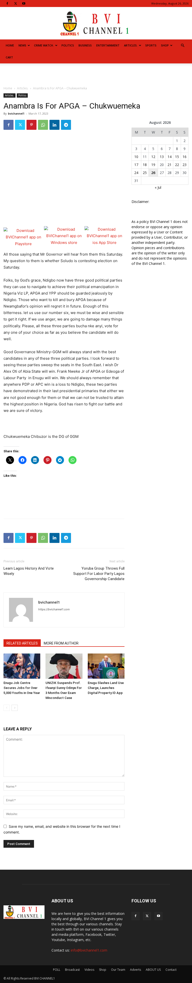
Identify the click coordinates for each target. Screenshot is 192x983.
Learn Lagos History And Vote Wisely (29, 571)
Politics (68, 45)
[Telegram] (66, 125)
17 (136, 164)
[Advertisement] (96, 74)
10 (136, 156)
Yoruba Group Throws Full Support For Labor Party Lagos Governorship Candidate (98, 573)
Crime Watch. (44, 45)
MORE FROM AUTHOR (61, 643)
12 (153, 156)
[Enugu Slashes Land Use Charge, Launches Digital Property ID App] (106, 666)
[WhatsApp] (43, 125)
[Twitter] (15, 3)
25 (145, 172)
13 (162, 156)
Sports (150, 45)
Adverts (135, 970)
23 (184, 164)
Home (10, 45)
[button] (182, 45)
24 (136, 172)
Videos (89, 970)
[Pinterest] (31, 125)
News (22, 45)
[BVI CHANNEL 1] (96, 23)
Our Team (118, 970)
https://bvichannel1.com (54, 609)
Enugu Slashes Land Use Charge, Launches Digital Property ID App (106, 688)
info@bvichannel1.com (89, 950)
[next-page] (15, 708)
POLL (56, 970)
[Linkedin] (55, 125)
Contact (171, 970)
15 (177, 156)
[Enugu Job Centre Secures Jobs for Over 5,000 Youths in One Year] (22, 666)
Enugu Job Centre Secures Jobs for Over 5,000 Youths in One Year (22, 688)
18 (145, 164)
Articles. (131, 45)
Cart (9, 57)
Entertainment (108, 45)
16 (184, 156)
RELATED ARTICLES (22, 643)
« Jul (158, 187)
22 (177, 164)
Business (85, 45)
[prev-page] (7, 708)
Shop (165, 45)
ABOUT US (153, 970)
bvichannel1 (16, 113)
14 (170, 156)
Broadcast (72, 970)
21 (170, 164)
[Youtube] (24, 3)
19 (153, 164)
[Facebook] (7, 3)
